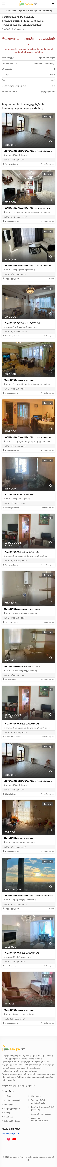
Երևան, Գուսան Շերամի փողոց (20, 1014)
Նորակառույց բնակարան (30, 151)
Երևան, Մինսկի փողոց (16, 155)
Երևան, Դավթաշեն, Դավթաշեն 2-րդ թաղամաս (27, 441)
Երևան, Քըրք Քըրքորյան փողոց (20, 900)
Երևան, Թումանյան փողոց (17, 957)
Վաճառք (8, 1096)
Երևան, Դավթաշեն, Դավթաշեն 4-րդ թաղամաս (27, 212)
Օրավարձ (9, 1104)
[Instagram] (9, 1139)
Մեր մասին (36, 1096)
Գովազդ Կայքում (12, 1108)
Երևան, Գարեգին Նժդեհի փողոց (20, 327)
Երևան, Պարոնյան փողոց (17, 499)
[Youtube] (14, 1139)
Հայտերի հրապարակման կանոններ (42, 1108)
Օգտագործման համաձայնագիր (38, 1101)
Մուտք (7, 1113)
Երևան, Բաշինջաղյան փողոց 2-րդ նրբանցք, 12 (27, 556)
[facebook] (4, 1139)
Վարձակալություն (12, 1100)
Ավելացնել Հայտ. (12, 1121)
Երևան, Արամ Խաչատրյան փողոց (21, 613)
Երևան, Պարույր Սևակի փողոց (20, 270)
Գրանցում (8, 1117)
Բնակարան (22, 322)
